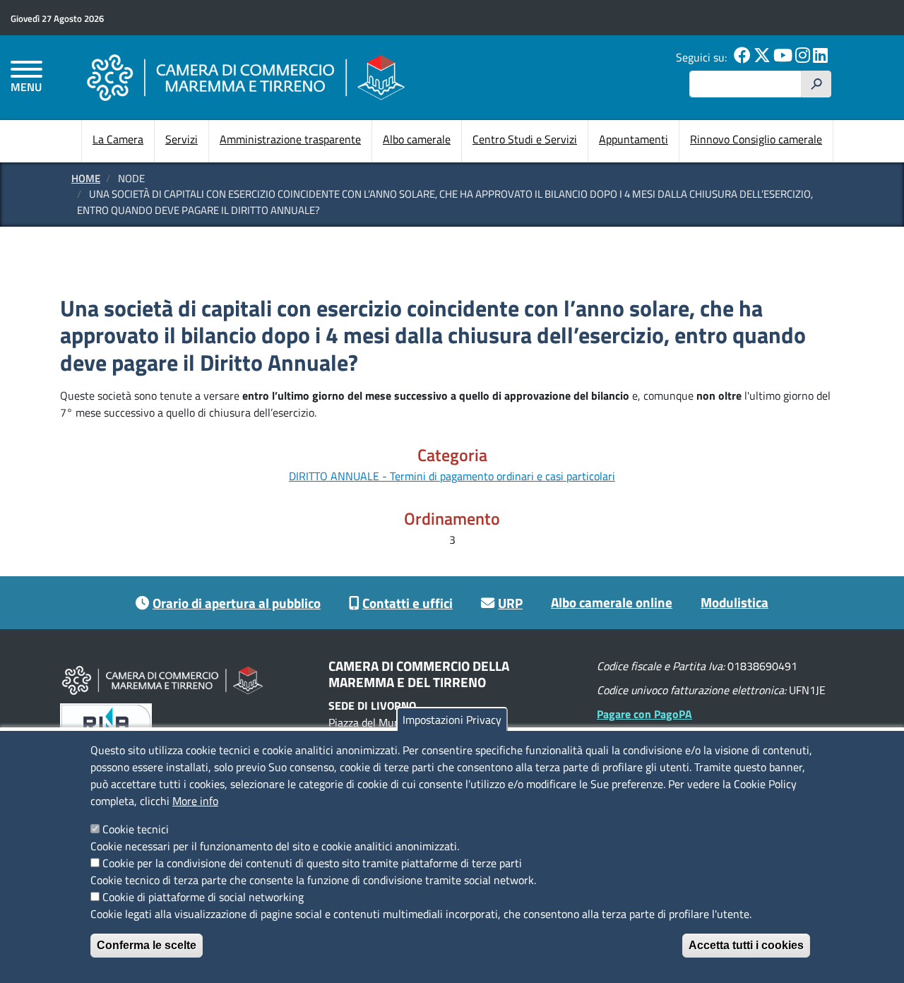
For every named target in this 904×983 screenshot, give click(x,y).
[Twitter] (762, 57)
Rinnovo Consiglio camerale (756, 139)
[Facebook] (742, 57)
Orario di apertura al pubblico (237, 602)
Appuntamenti (633, 139)
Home (85, 178)
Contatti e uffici (407, 602)
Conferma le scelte (146, 945)
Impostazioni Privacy (452, 719)
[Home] (246, 77)
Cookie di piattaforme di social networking (203, 896)
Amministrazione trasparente (290, 139)
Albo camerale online (611, 602)
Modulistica (734, 602)
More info (195, 800)
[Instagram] (802, 57)
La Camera (118, 139)
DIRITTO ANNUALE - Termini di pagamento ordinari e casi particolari (452, 475)
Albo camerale (417, 139)
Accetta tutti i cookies (746, 945)
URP (510, 602)
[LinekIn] (820, 57)
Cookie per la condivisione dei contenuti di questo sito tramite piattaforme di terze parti (312, 862)
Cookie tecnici (135, 829)
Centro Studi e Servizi (524, 139)
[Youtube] (782, 57)
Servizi (181, 139)
